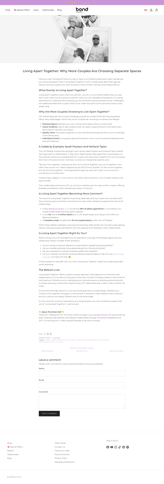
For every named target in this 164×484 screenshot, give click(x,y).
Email (41, 380)
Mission (10, 450)
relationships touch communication (51, 342)
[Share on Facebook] (48, 334)
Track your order (62, 450)
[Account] (151, 10)
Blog (59, 10)
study (56, 209)
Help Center (60, 443)
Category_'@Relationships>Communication (60, 340)
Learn (36, 10)
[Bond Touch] (82, 10)
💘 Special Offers (22, 10)
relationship (80, 340)
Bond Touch (17, 477)
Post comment (49, 413)
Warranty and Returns (64, 462)
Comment (43, 392)
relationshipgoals (91, 340)
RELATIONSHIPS (103, 340)
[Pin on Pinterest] (51, 334)
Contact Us (60, 447)
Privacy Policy (61, 458)
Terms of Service (62, 454)
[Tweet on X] (45, 334)
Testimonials (48, 10)
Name (41, 368)
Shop (7, 10)
